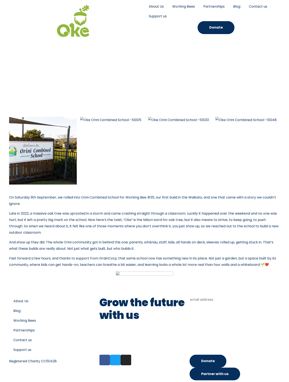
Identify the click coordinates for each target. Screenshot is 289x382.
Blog (236, 6)
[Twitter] (115, 360)
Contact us (258, 6)
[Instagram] (126, 360)
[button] (13, 151)
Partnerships (214, 6)
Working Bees (183, 6)
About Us (156, 6)
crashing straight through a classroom (154, 213)
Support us (158, 16)
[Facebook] (104, 360)
